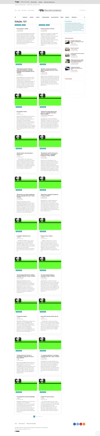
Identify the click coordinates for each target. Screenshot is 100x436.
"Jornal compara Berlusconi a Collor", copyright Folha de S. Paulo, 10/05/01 (26, 275)
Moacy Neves (74, 43)
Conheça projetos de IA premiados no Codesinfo (77, 54)
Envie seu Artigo (31, 10)
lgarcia (19, 155)
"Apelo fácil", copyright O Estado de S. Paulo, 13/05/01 (49, 195)
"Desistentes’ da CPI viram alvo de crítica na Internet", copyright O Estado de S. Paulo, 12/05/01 (49, 154)
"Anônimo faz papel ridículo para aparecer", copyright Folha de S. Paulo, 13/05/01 (49, 113)
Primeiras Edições (18, 64)
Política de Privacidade (31, 423)
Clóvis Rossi (20, 198)
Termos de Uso (22, 423)
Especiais (25, 17)
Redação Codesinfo (75, 63)
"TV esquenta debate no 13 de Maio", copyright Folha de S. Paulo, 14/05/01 (50, 356)
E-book (37, 17)
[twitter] (81, 10)
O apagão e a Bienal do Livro (24, 236)
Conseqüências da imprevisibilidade (26, 396)
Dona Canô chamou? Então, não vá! (49, 316)
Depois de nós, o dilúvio (47, 236)
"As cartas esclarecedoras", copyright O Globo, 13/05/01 (48, 275)
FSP (18, 359)
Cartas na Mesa (45, 17)
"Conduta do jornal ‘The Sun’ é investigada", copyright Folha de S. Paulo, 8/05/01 (25, 356)
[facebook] (74, 424)
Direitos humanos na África (47, 28)
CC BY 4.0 (29, 429)
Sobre (19, 10)
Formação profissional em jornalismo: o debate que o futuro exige (77, 41)
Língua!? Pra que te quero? (47, 396)
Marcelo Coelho (44, 72)
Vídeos (61, 17)
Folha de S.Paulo (20, 277)
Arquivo (67, 17)
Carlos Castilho (74, 70)
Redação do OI (74, 55)
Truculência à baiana (22, 316)
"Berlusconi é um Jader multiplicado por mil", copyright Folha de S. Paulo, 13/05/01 (26, 196)
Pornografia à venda (22, 111)
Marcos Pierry (44, 197)
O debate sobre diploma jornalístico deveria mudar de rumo (76, 68)
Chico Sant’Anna (74, 49)
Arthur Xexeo (44, 277)
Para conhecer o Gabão (22, 28)
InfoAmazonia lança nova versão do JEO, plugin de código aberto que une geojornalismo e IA (76, 60)
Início (16, 10)
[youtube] (83, 10)
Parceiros (74, 17)
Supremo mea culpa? (74, 48)
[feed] (84, 10)
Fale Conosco (24, 10)
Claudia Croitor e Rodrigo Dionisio (47, 115)
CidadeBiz (19, 74)
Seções (31, 17)
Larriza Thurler (20, 30)
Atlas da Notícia (55, 17)
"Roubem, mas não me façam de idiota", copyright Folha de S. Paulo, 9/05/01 (49, 70)
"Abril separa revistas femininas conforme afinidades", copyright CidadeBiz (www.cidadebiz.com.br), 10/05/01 (25, 70)
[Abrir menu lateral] (15, 17)
